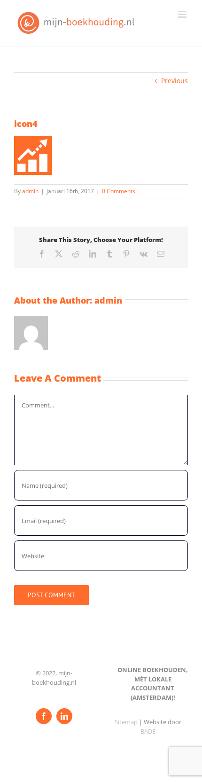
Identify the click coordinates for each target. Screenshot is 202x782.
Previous (174, 80)
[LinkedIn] (64, 716)
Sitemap (126, 722)
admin (30, 191)
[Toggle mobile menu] (183, 14)
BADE (147, 731)
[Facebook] (44, 716)
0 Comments (118, 191)
